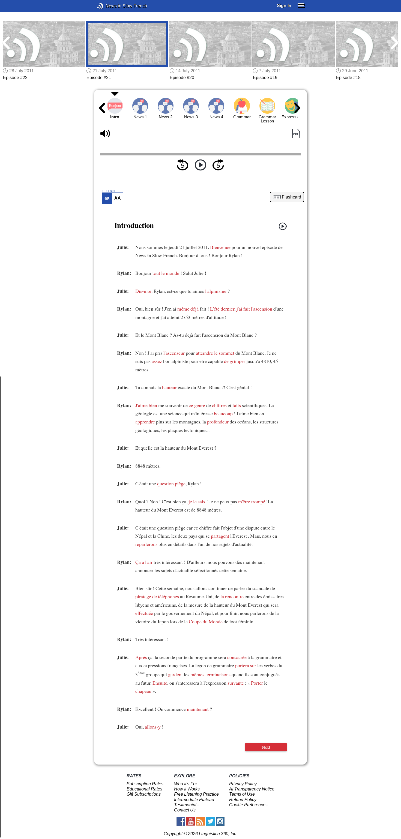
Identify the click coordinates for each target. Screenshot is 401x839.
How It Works (187, 789)
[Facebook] (180, 821)
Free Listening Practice (196, 794)
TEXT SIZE (109, 191)
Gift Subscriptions (144, 794)
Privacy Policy (243, 783)
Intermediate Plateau (194, 799)
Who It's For (185, 783)
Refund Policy (242, 799)
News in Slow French (108, 6)
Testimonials (186, 804)
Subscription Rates (145, 783)
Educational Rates (144, 789)
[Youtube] (190, 821)
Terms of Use (242, 794)
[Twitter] (210, 821)
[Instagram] (220, 821)
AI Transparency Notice (251, 789)
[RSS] (200, 821)
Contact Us (185, 810)
